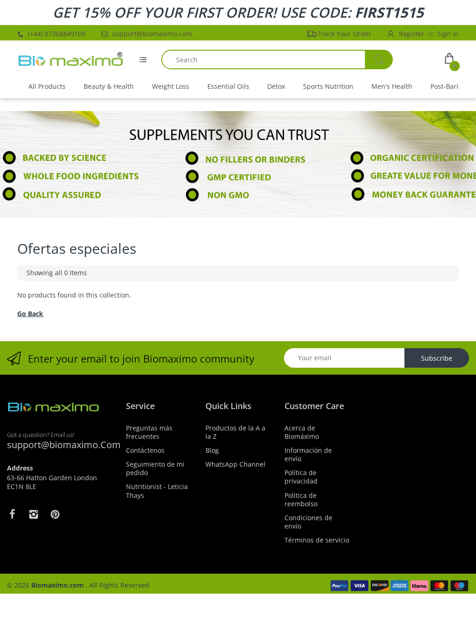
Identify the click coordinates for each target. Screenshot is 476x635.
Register (411, 33)
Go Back (30, 313)
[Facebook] (12, 514)
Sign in (448, 33)
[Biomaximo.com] (70, 59)
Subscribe (436, 358)
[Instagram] (33, 514)
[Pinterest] (55, 514)
